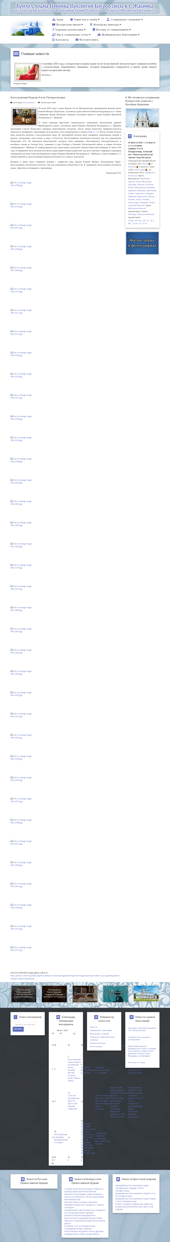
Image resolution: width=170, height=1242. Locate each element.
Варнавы (141, 190)
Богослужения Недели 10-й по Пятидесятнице (135, 1070)
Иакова (131, 199)
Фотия (145, 163)
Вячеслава (146, 181)
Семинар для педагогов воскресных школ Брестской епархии (102, 1138)
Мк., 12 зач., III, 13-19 (137, 223)
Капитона (132, 175)
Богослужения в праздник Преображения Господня (61, 1138)
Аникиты (132, 166)
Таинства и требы (85, 19)
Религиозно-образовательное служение (102, 1038)
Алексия (140, 205)
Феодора (144, 202)
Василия (132, 208)
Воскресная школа (68, 24)
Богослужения (29, 102)
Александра (139, 169)
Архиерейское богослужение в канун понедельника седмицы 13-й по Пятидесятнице (132, 1188)
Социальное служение (125, 19)
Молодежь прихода (106, 24)
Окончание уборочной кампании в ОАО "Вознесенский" (117, 1113)
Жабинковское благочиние (119, 34)
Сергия (131, 181)
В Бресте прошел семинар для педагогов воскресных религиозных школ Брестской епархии (134, 1207)
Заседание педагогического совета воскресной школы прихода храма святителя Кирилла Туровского (135, 1106)
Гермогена (140, 193)
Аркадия (149, 193)
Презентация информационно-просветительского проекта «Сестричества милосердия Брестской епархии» (119, 1096)
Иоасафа (132, 184)
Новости (93, 1027)
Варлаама (145, 178)
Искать (18, 1029)
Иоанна (140, 184)
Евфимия (132, 190)
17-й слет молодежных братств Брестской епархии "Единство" (73, 1102)
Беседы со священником (112, 29)
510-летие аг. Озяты (136, 1062)
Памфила (149, 172)
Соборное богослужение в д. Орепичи (88, 1070)
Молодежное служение (99, 1034)
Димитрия (151, 190)
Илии (138, 181)
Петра (138, 199)
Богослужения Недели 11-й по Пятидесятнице (135, 1090)
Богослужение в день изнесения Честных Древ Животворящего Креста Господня (102, 1102)
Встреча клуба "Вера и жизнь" (74, 1078)
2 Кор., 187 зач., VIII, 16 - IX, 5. (141, 220)
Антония (149, 184)
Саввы (131, 193)
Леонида (132, 214)
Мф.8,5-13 (93, 131)
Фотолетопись (88, 39)
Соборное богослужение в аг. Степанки (102, 1070)
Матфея (150, 187)
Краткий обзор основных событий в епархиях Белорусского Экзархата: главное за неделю (84, 1205)
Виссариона (140, 187)
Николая (150, 214)
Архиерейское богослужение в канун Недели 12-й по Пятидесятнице (135, 1200)
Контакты (62, 39)
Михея (131, 187)
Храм (60, 19)
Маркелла (141, 196)
